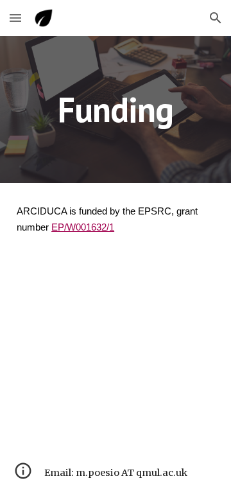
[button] (15, 17)
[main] (115, 109)
